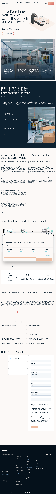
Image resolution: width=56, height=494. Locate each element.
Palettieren (18, 465)
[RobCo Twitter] (27, 492)
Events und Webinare (39, 468)
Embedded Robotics (19, 456)
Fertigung (17, 475)
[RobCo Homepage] (5, 450)
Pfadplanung (28, 471)
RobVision (27, 464)
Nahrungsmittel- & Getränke (19, 478)
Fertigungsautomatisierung (6, 103)
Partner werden (48, 454)
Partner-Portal (48, 456)
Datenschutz (46, 492)
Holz (17, 482)
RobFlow (27, 461)
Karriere (11, 4)
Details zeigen (47, 255)
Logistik (17, 479)
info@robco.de (4, 475)
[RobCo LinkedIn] (25, 492)
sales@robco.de (5, 480)
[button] (13, 2)
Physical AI (28, 472)
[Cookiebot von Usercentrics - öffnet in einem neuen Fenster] (47, 234)
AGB (41, 492)
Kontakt (47, 457)
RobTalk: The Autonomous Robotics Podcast (39, 455)
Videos (37, 461)
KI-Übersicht (28, 469)
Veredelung (18, 468)
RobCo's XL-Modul (29, 456)
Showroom (38, 474)
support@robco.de (5, 486)
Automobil (18, 481)
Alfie (17, 454)
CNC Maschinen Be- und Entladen (19, 464)
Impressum (52, 492)
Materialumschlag (19, 467)
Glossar (37, 463)
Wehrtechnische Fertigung (19, 485)
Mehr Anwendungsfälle (20, 470)
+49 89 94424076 (5, 481)
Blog (36, 460)
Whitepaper (38, 458)
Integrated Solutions (19, 458)
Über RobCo (48, 452)
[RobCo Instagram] (29, 492)
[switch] (21, 251)
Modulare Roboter (29, 454)
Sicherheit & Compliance (28, 478)
